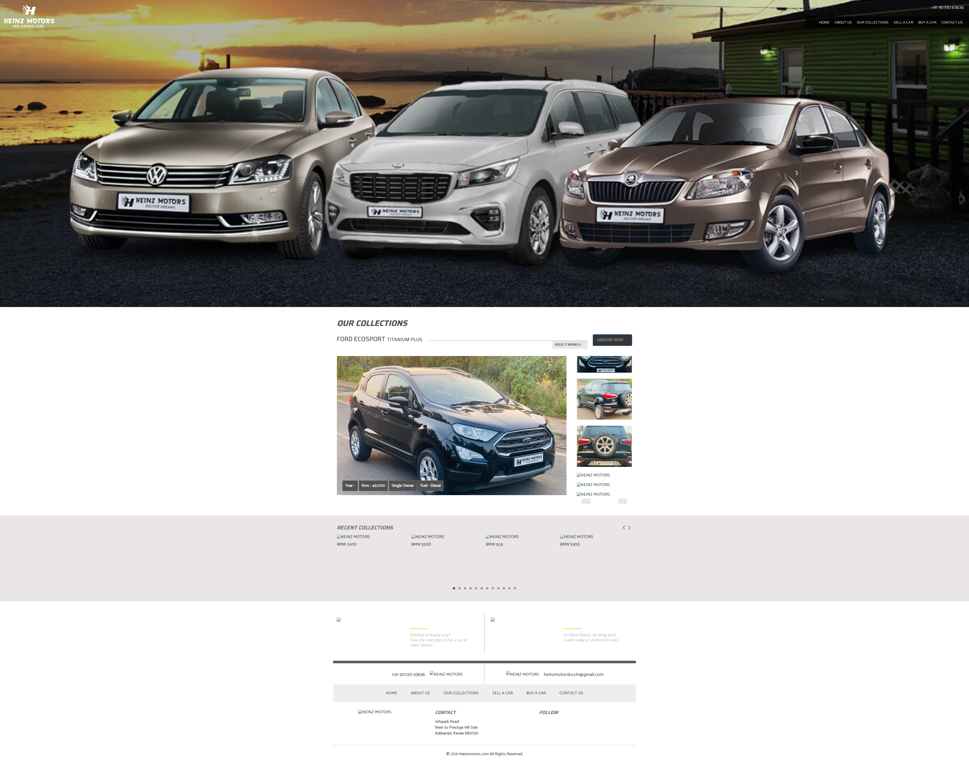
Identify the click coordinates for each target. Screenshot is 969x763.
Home (824, 22)
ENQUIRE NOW (610, 340)
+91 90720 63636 (409, 674)
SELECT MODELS (568, 344)
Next (628, 421)
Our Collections (873, 22)
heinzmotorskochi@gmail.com (574, 674)
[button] (454, 588)
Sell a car (903, 22)
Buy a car (927, 22)
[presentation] (623, 527)
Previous (340, 421)
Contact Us (952, 22)
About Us (843, 22)
